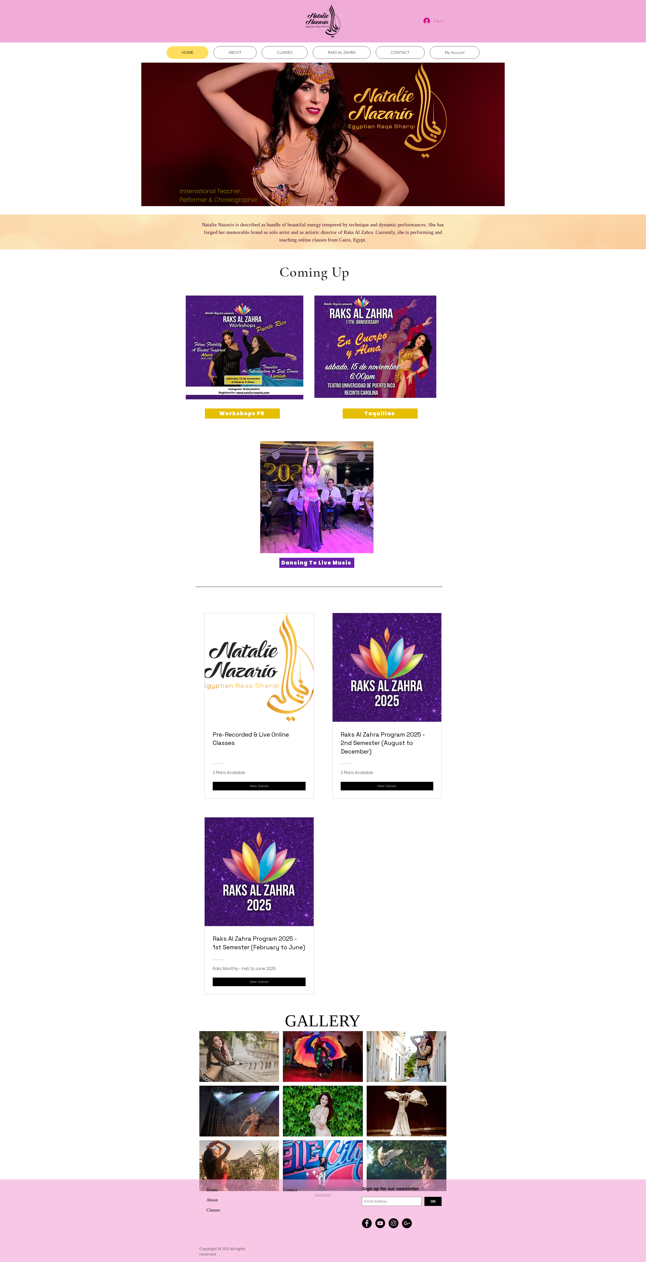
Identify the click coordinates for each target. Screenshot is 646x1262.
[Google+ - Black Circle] (407, 1223)
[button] (239, 1056)
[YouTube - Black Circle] (380, 1223)
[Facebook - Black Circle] (367, 1223)
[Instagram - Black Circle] (393, 1223)
